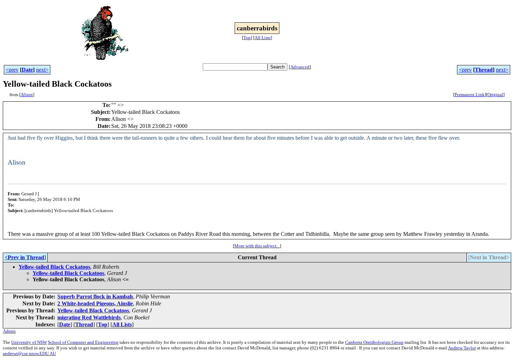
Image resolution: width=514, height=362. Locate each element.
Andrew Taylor (462, 347)
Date (27, 70)
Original (495, 94)
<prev (12, 70)
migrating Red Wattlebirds (89, 317)
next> (42, 70)
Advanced (299, 67)
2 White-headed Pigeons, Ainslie (95, 303)
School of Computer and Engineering (83, 342)
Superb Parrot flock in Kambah (95, 296)
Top (247, 37)
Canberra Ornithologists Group (374, 342)
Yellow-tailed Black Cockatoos (54, 267)
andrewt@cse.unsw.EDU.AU (29, 353)
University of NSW (29, 342)
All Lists (263, 37)
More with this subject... (257, 245)
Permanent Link (470, 94)
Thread (484, 70)
